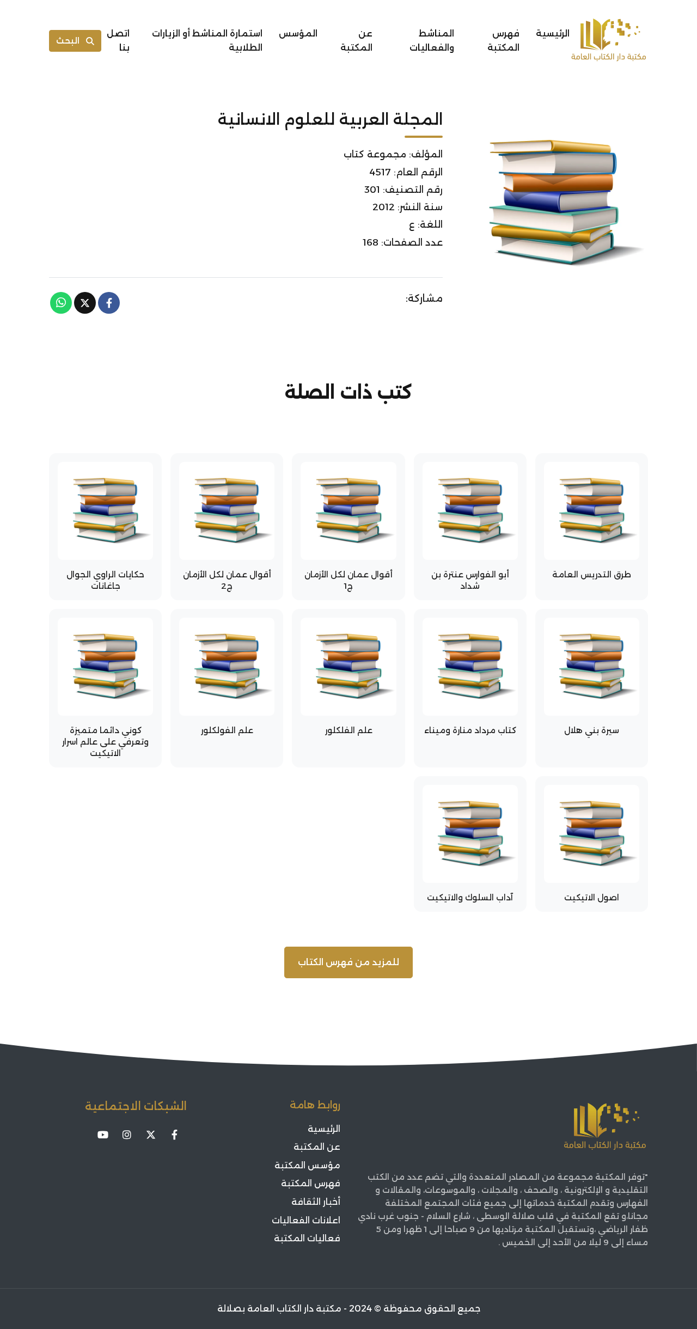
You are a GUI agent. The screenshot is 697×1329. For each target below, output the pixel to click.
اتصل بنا (118, 40)
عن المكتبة (356, 40)
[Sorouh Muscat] (609, 41)
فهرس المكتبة (503, 40)
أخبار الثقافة (315, 1202)
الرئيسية (553, 33)
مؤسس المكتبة (307, 1165)
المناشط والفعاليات (431, 40)
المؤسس (298, 33)
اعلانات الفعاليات (306, 1220)
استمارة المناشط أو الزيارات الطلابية (207, 40)
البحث (68, 40)
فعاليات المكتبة (307, 1238)
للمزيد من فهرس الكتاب (348, 962)
